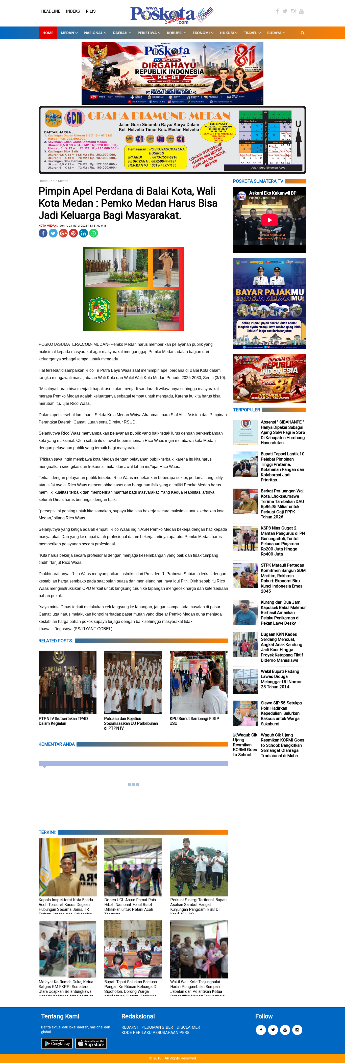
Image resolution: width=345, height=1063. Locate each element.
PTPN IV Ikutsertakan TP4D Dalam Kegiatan (63, 721)
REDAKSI (129, 1027)
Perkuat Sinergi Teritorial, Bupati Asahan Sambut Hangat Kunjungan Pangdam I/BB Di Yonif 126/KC (198, 907)
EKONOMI (201, 32)
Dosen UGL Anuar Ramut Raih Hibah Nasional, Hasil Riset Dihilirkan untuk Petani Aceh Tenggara (130, 907)
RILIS (91, 11)
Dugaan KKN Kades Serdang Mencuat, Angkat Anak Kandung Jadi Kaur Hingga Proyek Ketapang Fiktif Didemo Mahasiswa (282, 647)
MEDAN (67, 32)
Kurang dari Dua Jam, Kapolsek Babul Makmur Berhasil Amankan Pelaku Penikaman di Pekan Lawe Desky (283, 612)
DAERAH (120, 32)
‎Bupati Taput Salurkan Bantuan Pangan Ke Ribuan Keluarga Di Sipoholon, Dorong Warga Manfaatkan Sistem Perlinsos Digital (130, 991)
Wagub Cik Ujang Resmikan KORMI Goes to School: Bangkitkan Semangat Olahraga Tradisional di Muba (282, 745)
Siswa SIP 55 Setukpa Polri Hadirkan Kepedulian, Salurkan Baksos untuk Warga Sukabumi (281, 713)
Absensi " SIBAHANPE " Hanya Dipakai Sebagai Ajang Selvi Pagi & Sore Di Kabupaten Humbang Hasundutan (283, 432)
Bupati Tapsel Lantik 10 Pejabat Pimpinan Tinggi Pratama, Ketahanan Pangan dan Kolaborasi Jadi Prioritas (283, 466)
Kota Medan (59, 181)
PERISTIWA (147, 32)
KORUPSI (175, 32)
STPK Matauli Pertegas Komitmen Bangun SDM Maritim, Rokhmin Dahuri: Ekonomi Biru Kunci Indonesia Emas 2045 (283, 578)
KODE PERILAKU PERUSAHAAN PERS (155, 1032)
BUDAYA (274, 32)
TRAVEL (250, 32)
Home (47, 32)
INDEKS (73, 11)
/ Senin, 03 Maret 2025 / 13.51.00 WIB (81, 225)
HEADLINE (50, 11)
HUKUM (227, 32)
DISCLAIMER (188, 1027)
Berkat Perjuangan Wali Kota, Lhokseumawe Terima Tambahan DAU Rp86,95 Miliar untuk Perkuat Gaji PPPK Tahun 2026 (283, 503)
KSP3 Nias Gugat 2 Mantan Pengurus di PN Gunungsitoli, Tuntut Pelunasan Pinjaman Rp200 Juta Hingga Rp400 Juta (283, 540)
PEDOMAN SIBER (157, 1027)
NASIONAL (93, 32)
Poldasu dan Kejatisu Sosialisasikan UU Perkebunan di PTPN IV (131, 723)
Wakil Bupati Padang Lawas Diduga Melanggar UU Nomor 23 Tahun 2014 (281, 679)
